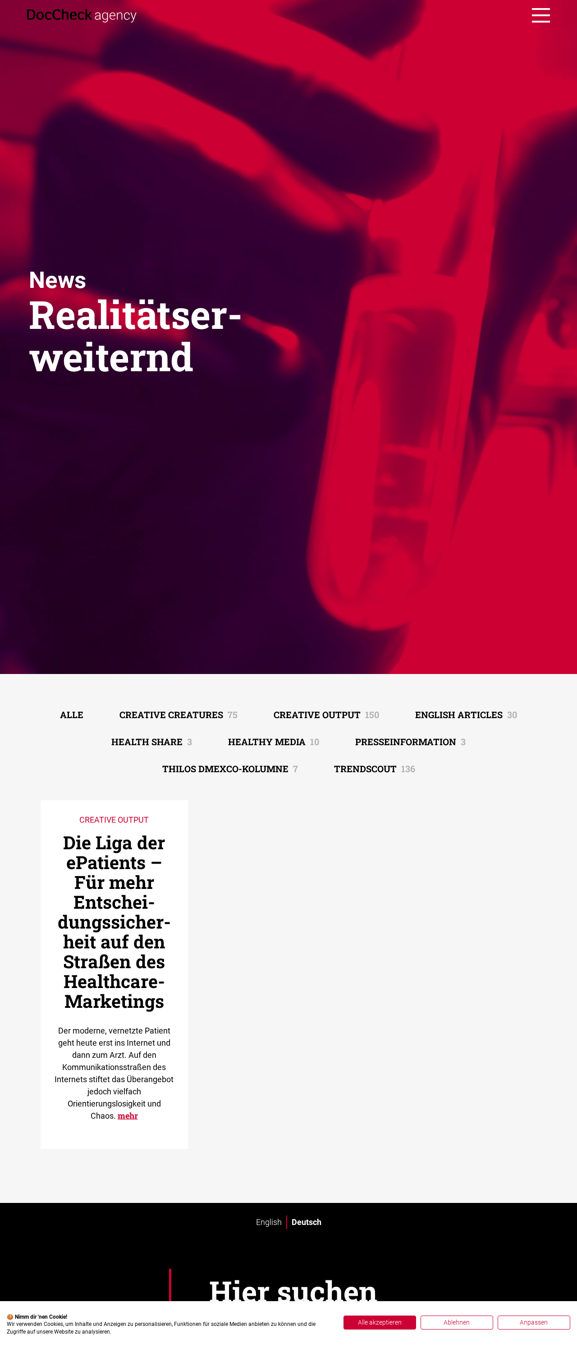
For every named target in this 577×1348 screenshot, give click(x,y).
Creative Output (326, 714)
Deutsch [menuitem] (306, 1222)
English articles (466, 714)
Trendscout (374, 768)
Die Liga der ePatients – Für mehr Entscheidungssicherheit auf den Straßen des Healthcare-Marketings (114, 921)
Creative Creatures (178, 714)
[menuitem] (269, 1222)
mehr (128, 1115)
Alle (71, 714)
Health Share (151, 741)
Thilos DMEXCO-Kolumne (230, 768)
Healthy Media (273, 741)
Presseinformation (410, 741)
